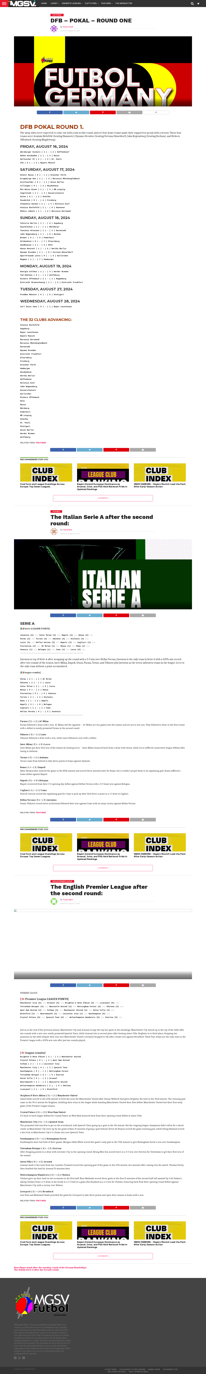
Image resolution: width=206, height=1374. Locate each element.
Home (44, 3)
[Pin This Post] (103, 111)
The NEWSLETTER (123, 3)
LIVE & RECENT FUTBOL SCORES (132, 1369)
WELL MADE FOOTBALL (117, 1371)
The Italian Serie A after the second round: (36, 1270)
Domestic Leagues (71, 3)
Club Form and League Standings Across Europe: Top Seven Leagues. (42, 485)
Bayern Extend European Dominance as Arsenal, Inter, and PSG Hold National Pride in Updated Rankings (102, 487)
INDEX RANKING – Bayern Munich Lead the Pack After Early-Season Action (160, 485)
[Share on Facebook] (50, 111)
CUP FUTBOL (91, 3)
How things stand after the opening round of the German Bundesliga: (50, 1267)
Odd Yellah (67, 530)
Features (106, 3)
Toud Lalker (68, 899)
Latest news (110, 1369)
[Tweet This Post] (76, 111)
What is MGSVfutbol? (139, 1371)
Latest (54, 3)
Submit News (154, 1369)
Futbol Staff (68, 27)
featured (41, 443)
